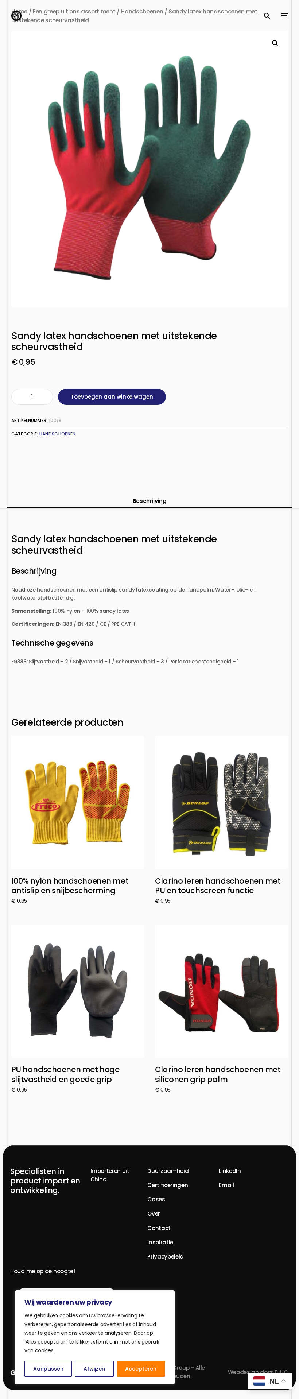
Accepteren (140, 1368)
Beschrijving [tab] (150, 501)
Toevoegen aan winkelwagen (112, 396)
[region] (95, 1337)
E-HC (281, 1372)
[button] (275, 43)
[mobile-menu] (282, 15)
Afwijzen (94, 1368)
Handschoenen (57, 434)
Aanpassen (48, 1368)
